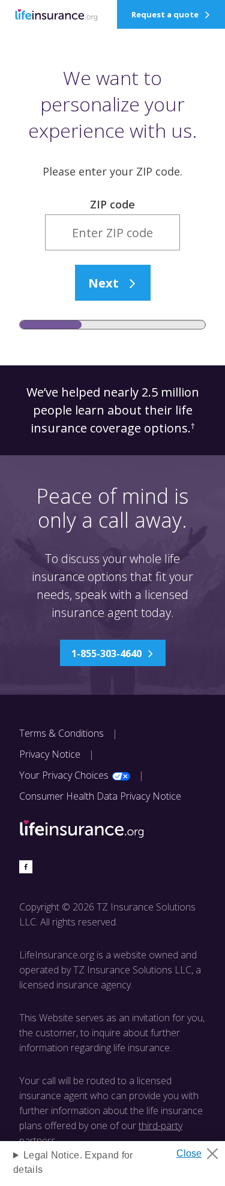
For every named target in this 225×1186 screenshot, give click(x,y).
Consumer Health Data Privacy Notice (100, 796)
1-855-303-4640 (106, 653)
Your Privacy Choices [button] (64, 775)
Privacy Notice (49, 754)
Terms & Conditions (61, 733)
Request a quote (165, 14)
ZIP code (112, 204)
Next (103, 283)
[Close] (202, 1150)
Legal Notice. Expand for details (73, 1162)
